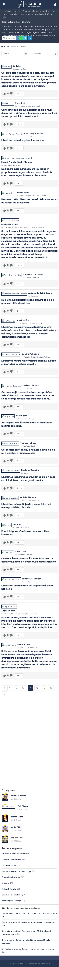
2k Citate (17, 799)
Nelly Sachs (21, 416)
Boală (22, 647)
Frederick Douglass (32, 385)
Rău (44, 227)
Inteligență (28, 196)
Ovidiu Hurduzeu (9, 224)
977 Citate (18, 831)
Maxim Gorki (23, 193)
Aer (19, 419)
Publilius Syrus (17, 838)
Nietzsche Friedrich (31, 579)
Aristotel (17, 524)
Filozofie (27, 357)
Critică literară (23, 227)
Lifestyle (5, 883)
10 (23, 688)
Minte (40, 227)
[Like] (4, 94)
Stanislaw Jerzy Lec (33, 275)
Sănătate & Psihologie (12, 895)
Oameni (19, 165)
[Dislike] (11, 94)
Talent (43, 196)
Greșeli (33, 357)
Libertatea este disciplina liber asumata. (24, 140)
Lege (5, 165)
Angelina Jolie (8, 611)
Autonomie (26, 500)
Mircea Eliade (17, 817)
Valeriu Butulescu (18, 796)
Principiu (26, 527)
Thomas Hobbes (28, 443)
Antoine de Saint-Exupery (41, 293)
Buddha (17, 66)
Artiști (21, 196)
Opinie (33, 446)
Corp (27, 647)
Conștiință (8, 227)
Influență (7, 614)
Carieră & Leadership (11, 860)
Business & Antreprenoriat (13, 854)
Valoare (47, 357)
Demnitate (23, 323)
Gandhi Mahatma (30, 354)
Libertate (18, 69)
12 (37, 688)
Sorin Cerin (20, 103)
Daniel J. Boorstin (30, 470)
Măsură (39, 323)
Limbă (31, 419)
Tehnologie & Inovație (11, 901)
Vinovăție (38, 614)
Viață (38, 106)
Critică (14, 227)
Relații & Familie (9, 889)
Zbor (24, 69)
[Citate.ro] (30, 4)
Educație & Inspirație (11, 877)
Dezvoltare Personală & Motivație (16, 871)
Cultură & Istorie (9, 866)
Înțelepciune (22, 106)
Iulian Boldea (23, 644)
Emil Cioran (23, 806)
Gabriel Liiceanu (28, 497)
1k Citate (17, 820)
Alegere (28, 278)
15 (51, 688)
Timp (28, 614)
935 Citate (18, 841)
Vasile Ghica (16, 827)
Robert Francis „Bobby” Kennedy (17, 162)
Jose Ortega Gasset (33, 133)
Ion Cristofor (23, 320)
